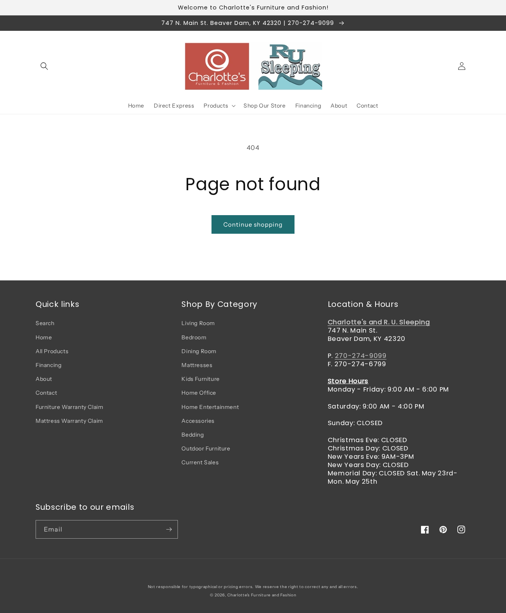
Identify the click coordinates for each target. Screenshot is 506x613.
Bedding (192, 434)
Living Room (198, 323)
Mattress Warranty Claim (69, 420)
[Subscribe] (168, 529)
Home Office (198, 392)
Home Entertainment (210, 407)
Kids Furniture (200, 378)
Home (44, 337)
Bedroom (193, 337)
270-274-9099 (361, 355)
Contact (46, 392)
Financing (48, 365)
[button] (44, 66)
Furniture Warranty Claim (69, 407)
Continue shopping (253, 224)
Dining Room (199, 351)
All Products (52, 351)
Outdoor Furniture (205, 448)
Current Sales (200, 462)
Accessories (198, 420)
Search (45, 323)
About (44, 378)
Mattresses (196, 365)
